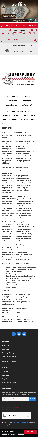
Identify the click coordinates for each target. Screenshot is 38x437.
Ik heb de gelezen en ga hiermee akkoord (19, 424)
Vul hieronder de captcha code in (9, 409)
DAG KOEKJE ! (31, 431)
